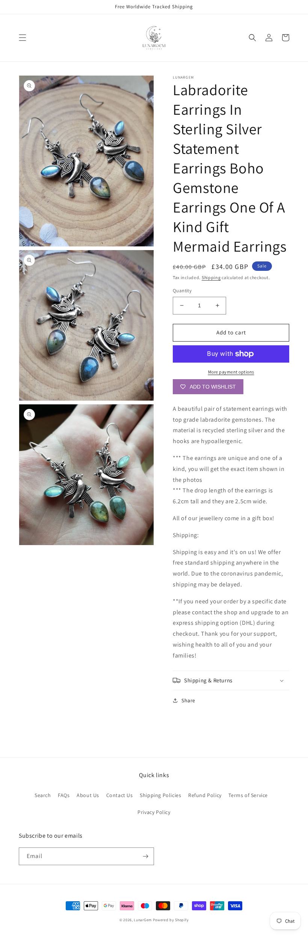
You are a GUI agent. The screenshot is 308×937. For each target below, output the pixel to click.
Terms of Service (248, 795)
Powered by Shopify (171, 919)
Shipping (211, 277)
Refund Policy (205, 795)
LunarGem (143, 919)
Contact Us (119, 795)
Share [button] (188, 700)
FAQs (63, 795)
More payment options (231, 372)
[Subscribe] (145, 856)
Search (43, 795)
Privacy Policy (153, 812)
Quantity (182, 290)
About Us (88, 795)
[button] (22, 37)
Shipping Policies (160, 795)
